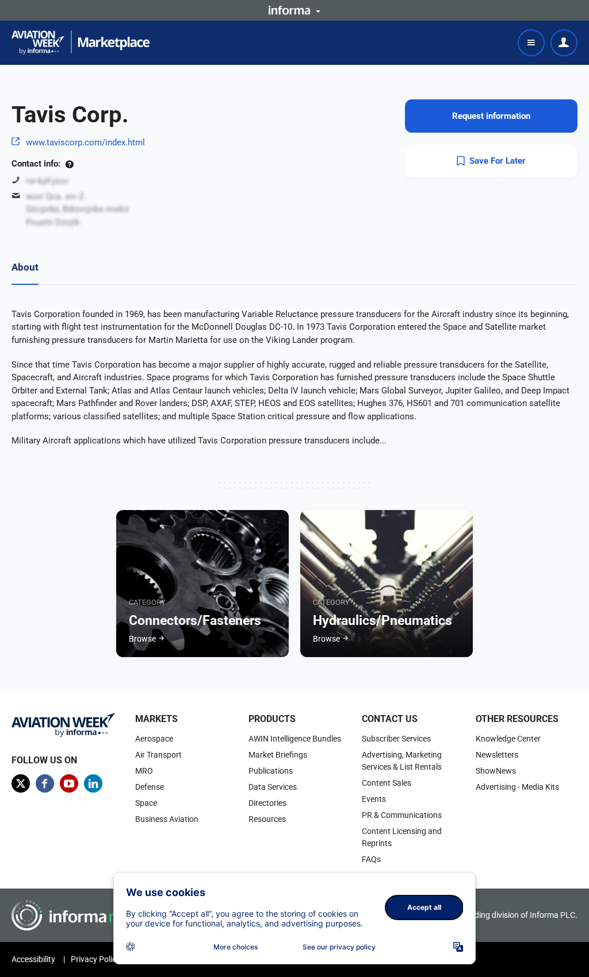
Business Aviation (166, 819)
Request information (491, 116)
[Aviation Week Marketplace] (81, 42)
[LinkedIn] (93, 783)
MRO (144, 770)
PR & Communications (402, 815)
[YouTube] (69, 783)
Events (374, 799)
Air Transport (158, 754)
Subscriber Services (396, 738)
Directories (267, 803)
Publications (270, 770)
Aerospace (154, 738)
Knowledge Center (508, 738)
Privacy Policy (95, 959)
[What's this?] (69, 164)
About (25, 267)
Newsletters (497, 754)
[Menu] (531, 42)
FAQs (371, 859)
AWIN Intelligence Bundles (294, 738)
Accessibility (33, 959)
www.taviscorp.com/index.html (85, 142)
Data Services (272, 786)
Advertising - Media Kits (517, 786)
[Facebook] (45, 783)
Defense (149, 786)
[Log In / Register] (563, 42)
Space (146, 803)
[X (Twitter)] (21, 783)
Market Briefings (277, 754)
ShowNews (496, 770)
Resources (267, 819)
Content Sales (386, 782)
